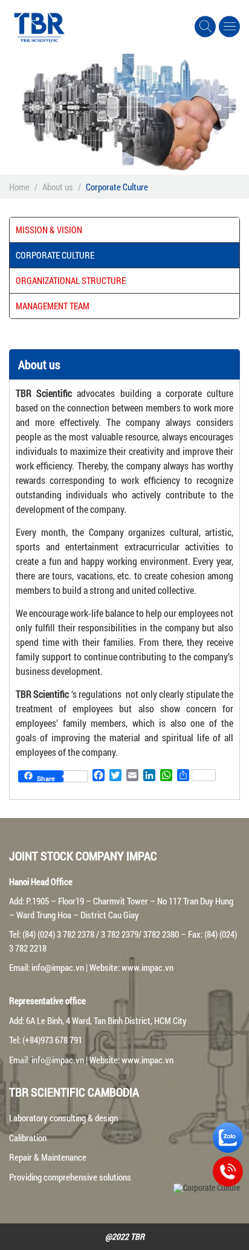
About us (57, 187)
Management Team (52, 306)
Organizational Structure (71, 280)
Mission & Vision (49, 230)
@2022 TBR (124, 1236)
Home (19, 187)
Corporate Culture (55, 255)
